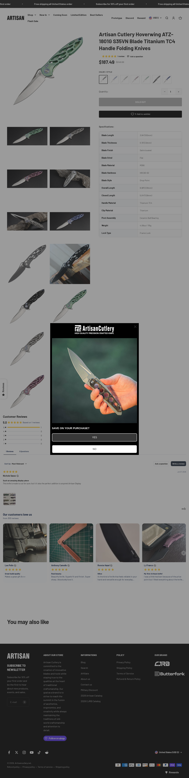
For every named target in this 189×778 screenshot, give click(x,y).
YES (94, 437)
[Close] (135, 326)
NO (94, 449)
